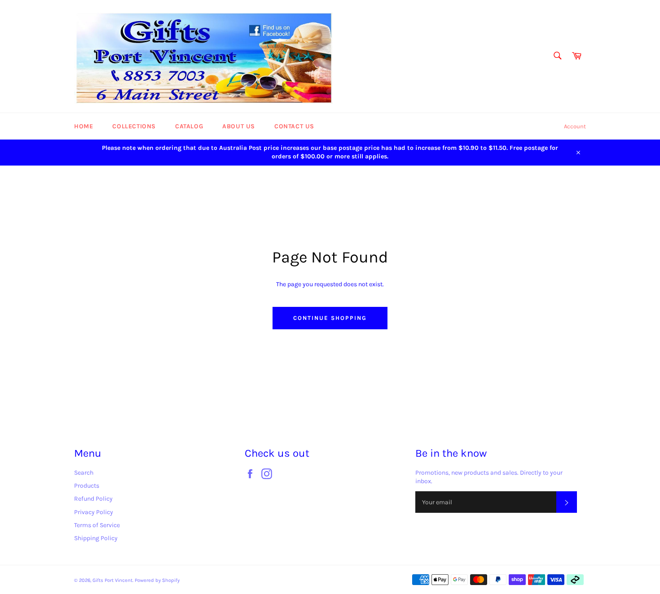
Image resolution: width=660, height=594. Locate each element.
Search (83, 472)
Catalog (189, 126)
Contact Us (294, 126)
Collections (134, 126)
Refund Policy (93, 498)
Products (86, 485)
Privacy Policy (93, 512)
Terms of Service (97, 525)
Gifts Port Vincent (112, 580)
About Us (238, 126)
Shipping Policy (96, 538)
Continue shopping (329, 317)
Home (83, 126)
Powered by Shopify (157, 580)
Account (575, 126)
